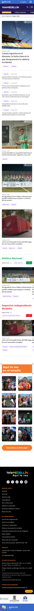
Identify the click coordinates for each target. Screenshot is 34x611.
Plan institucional (7, 503)
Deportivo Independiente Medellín (11, 315)
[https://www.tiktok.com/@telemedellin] (17, 481)
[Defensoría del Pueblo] (16, 599)
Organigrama (6, 500)
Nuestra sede (6, 497)
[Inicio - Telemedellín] (10, 7)
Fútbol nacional (20, 12)
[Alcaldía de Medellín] (6, 599)
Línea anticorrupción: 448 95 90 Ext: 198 (14, 543)
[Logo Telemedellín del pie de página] (17, 474)
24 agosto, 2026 (5, 151)
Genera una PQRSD (8, 522)
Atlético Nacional (18, 263)
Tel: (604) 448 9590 (8, 555)
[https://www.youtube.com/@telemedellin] (25, 481)
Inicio (3, 16)
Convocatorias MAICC (8, 537)
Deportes (8, 16)
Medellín (14, 66)
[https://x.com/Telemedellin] (12, 481)
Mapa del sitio (6, 512)
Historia (4, 491)
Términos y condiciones (9, 525)
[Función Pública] (27, 599)
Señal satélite (6, 534)
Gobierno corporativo (8, 506)
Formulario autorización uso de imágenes (15, 531)
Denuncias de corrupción (10, 540)
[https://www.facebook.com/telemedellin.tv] (8, 481)
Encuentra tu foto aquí (17, 447)
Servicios (4, 494)
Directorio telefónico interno (11, 509)
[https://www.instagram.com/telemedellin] (21, 481)
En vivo (30, 591)
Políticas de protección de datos (12, 528)
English (24, 2)
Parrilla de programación (10, 519)
